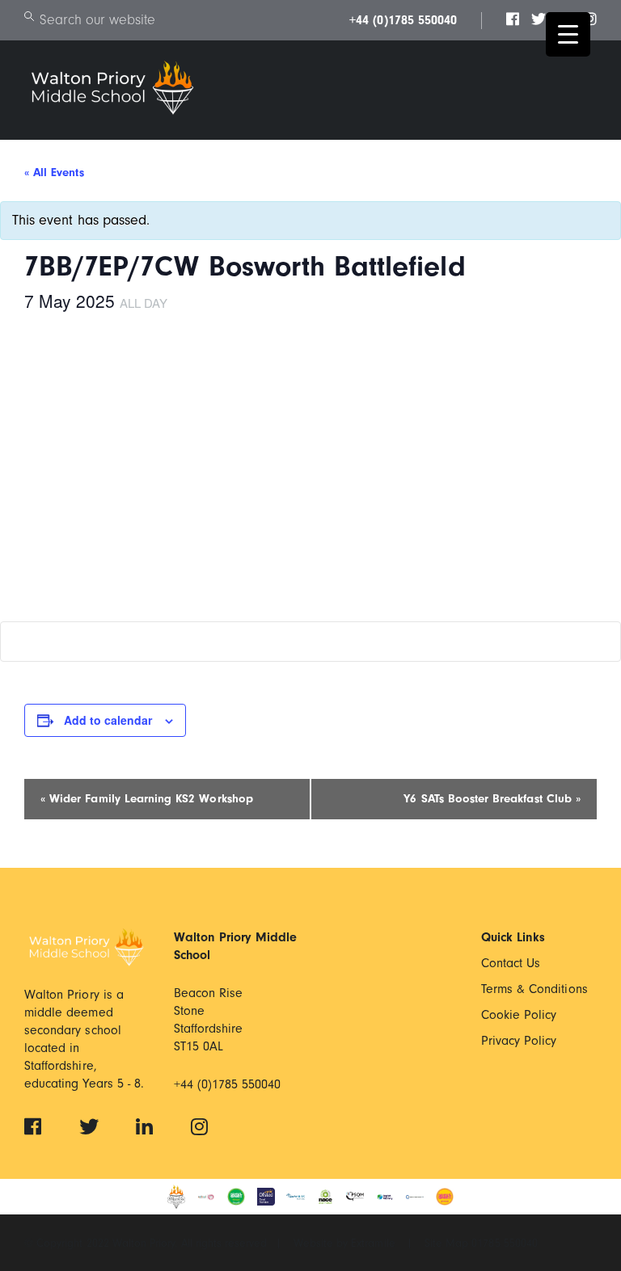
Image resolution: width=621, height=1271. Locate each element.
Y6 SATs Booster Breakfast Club (492, 799)
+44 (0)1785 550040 (403, 20)
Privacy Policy (519, 1040)
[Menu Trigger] (568, 34)
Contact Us (511, 963)
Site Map (448, 1243)
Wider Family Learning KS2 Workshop (146, 799)
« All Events (54, 172)
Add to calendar (108, 720)
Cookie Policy (519, 1015)
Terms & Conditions (534, 989)
